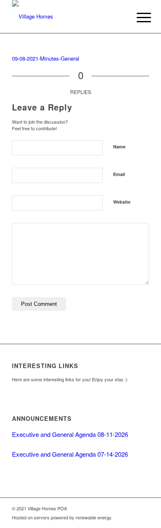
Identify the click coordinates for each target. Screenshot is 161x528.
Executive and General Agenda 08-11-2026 (70, 434)
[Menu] (137, 17)
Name (119, 146)
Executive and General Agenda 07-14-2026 (70, 454)
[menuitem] (137, 17)
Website (121, 202)
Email (119, 174)
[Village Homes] (66, 16)
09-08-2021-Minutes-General (45, 58)
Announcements (42, 418)
